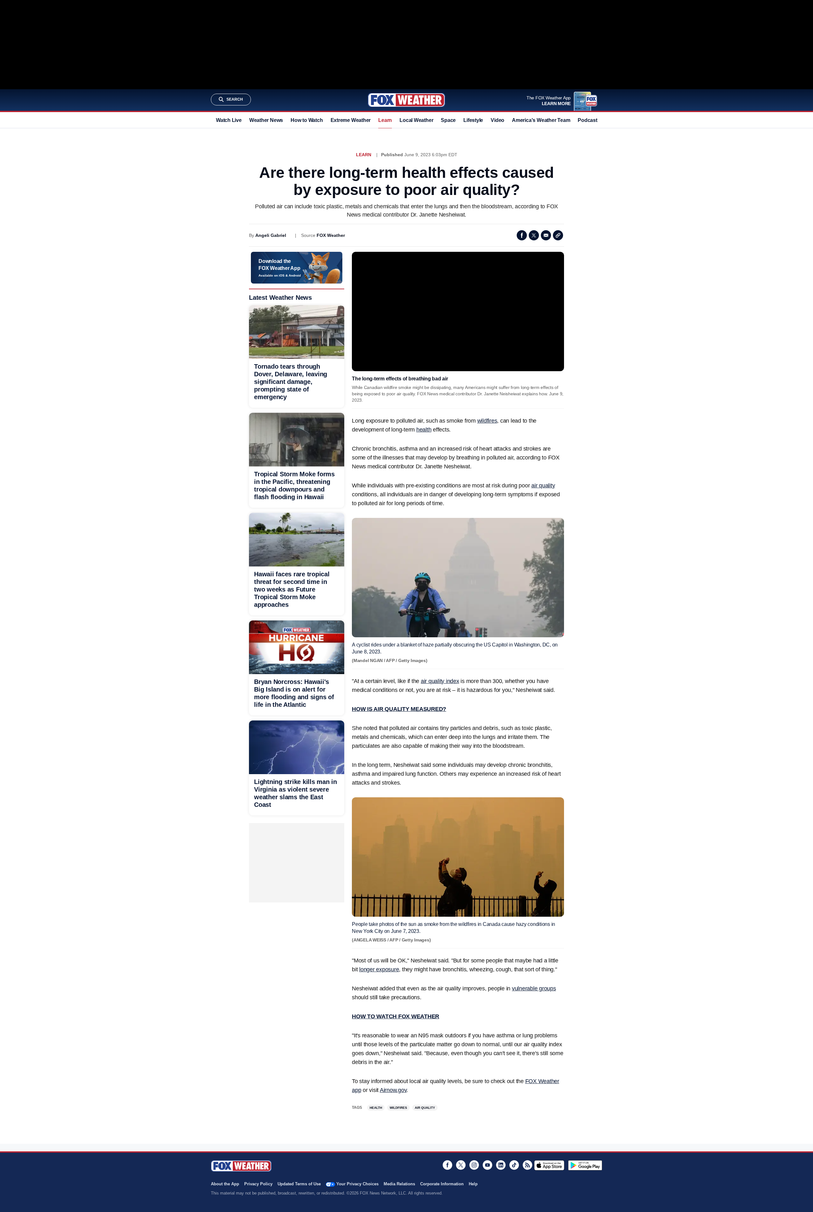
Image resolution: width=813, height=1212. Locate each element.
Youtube (487, 1165)
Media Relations (399, 1184)
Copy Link (558, 235)
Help (473, 1184)
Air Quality (425, 1107)
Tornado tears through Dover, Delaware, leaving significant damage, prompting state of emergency (290, 381)
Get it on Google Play (585, 1165)
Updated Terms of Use (299, 1184)
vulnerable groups (534, 988)
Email (546, 235)
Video (497, 120)
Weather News (266, 120)
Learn (385, 120)
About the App (225, 1184)
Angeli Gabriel (270, 235)
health (424, 429)
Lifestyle (473, 120)
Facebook (522, 235)
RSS (527, 1165)
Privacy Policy (258, 1184)
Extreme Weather (351, 120)
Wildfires (398, 1107)
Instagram (474, 1165)
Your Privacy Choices (357, 1184)
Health (376, 1107)
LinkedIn (501, 1165)
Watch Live (229, 120)
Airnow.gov (393, 1090)
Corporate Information (442, 1184)
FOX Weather (331, 235)
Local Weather (416, 120)
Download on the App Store (549, 1165)
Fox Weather (406, 100)
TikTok (514, 1165)
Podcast (587, 120)
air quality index (440, 681)
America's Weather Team (541, 120)
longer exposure (379, 969)
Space (448, 120)
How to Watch (307, 120)
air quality (543, 485)
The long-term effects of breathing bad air (400, 378)
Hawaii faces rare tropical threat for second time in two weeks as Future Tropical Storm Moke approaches (292, 589)
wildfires (487, 421)
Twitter (534, 235)
